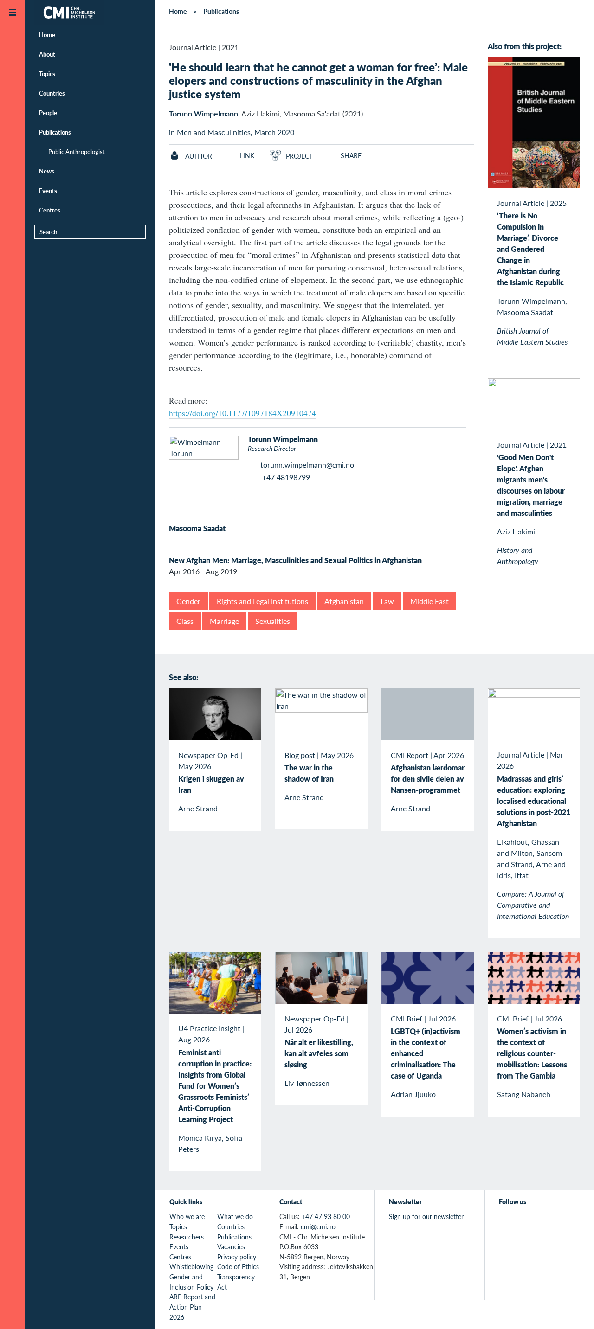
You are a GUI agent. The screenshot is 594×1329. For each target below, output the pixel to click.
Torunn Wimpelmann (203, 113)
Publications (55, 132)
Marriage (224, 621)
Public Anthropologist (76, 151)
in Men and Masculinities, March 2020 (231, 132)
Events (48, 190)
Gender (188, 601)
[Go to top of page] (573, 1310)
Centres (49, 209)
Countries (52, 93)
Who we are (187, 1216)
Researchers (186, 1236)
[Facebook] (526, 1221)
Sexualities (272, 621)
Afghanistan (344, 601)
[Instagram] (547, 1221)
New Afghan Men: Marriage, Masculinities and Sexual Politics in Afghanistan (295, 560)
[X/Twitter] (504, 1221)
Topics (47, 73)
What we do (235, 1216)
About (47, 54)
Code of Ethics (238, 1266)
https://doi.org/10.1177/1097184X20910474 (242, 412)
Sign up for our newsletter (426, 1216)
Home (47, 34)
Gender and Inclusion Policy (191, 1281)
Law (387, 601)
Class (185, 621)
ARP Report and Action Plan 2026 (192, 1306)
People (48, 112)
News (46, 171)
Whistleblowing (191, 1266)
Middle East (429, 601)
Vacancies (231, 1246)
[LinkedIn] (569, 1221)
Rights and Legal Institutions (262, 601)
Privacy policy (236, 1256)
